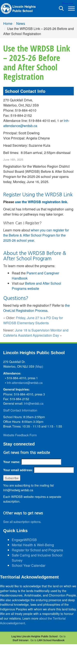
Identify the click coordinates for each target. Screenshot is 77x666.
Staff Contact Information (20, 410)
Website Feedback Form (20, 435)
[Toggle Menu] (71, 8)
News (20, 23)
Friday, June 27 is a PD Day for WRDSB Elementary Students (33, 320)
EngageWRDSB (24, 539)
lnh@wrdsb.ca (33, 403)
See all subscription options (21, 521)
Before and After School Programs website (36, 286)
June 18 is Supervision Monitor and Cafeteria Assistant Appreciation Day (35, 333)
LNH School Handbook (51, 640)
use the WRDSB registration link (41, 201)
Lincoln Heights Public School (24, 8)
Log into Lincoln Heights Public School (34, 636)
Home (7, 23)
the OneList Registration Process (36, 308)
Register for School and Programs (37, 550)
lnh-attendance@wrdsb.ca (36, 123)
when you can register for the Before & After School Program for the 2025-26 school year (36, 235)
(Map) (39, 366)
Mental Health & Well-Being (33, 544)
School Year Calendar (28, 565)
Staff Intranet (20, 640)
